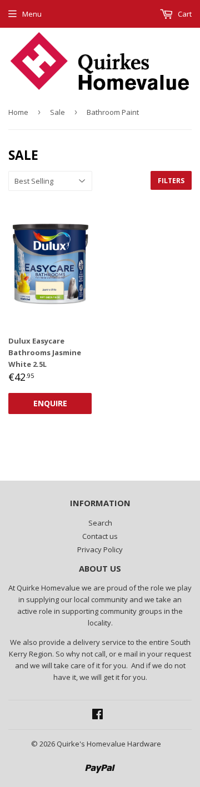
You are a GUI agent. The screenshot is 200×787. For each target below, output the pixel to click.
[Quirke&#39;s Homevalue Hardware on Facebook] (97, 715)
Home (18, 112)
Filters (171, 180)
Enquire (50, 403)
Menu (32, 14)
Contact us (100, 536)
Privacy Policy (100, 549)
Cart (184, 14)
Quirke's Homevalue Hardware (109, 744)
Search (100, 523)
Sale (57, 112)
